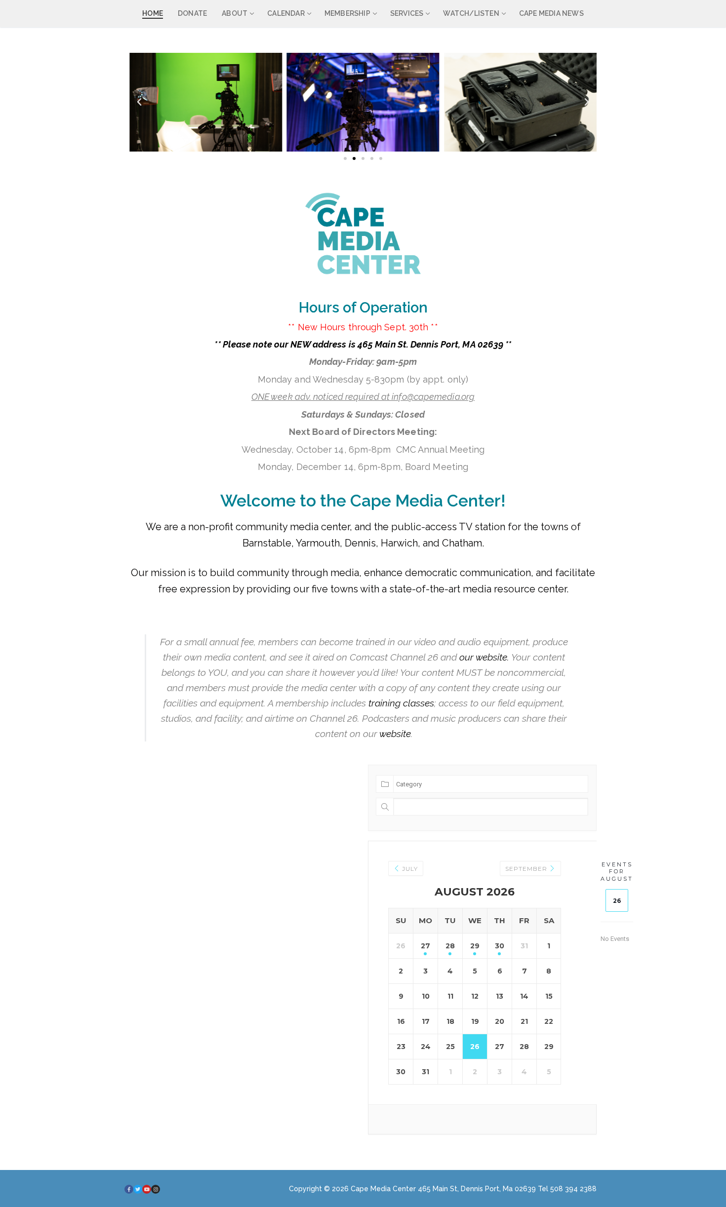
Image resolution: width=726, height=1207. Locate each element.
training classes (401, 703)
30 (499, 945)
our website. (484, 657)
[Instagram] (155, 1189)
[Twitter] (137, 1189)
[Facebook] (128, 1189)
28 (450, 945)
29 (475, 945)
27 (425, 945)
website (395, 733)
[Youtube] (146, 1189)
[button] (139, 102)
